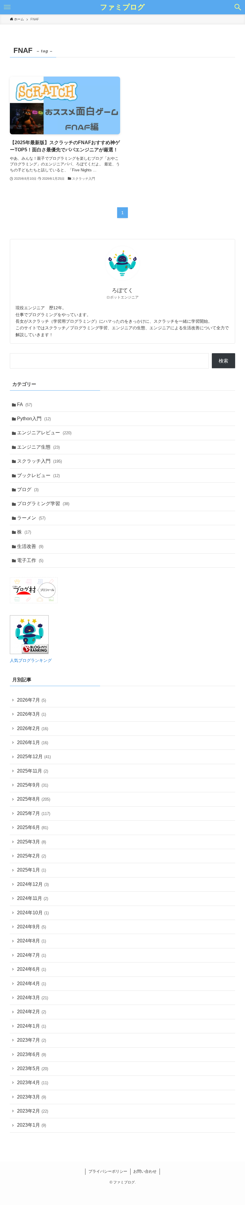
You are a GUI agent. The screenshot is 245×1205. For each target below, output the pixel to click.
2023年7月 (31, 1040)
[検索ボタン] (238, 7)
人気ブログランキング (31, 660)
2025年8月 (33, 799)
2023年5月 (32, 1068)
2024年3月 (32, 997)
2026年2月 (32, 728)
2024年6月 (31, 969)
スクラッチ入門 (39, 461)
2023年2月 (32, 1110)
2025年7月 (33, 813)
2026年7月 (31, 700)
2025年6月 (32, 827)
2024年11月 (32, 898)
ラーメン (31, 517)
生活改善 (30, 546)
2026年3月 (31, 714)
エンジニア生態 (38, 447)
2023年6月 (31, 1054)
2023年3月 (31, 1096)
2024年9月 (31, 926)
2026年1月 (32, 742)
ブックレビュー (38, 475)
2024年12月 (33, 884)
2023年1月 (31, 1125)
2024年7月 (31, 955)
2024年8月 (31, 940)
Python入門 (34, 418)
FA (24, 404)
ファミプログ (122, 7)
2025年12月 (34, 756)
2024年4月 (31, 983)
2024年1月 (31, 1026)
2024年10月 (33, 912)
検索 (223, 360)
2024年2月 (31, 1011)
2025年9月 (32, 784)
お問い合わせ (145, 1171)
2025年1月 (31, 869)
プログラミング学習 (43, 503)
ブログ (28, 489)
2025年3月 (31, 841)
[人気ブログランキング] (29, 652)
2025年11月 (32, 770)
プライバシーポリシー (107, 1171)
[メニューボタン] (7, 7)
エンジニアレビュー (44, 432)
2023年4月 (32, 1082)
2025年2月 (31, 855)
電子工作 (30, 560)
